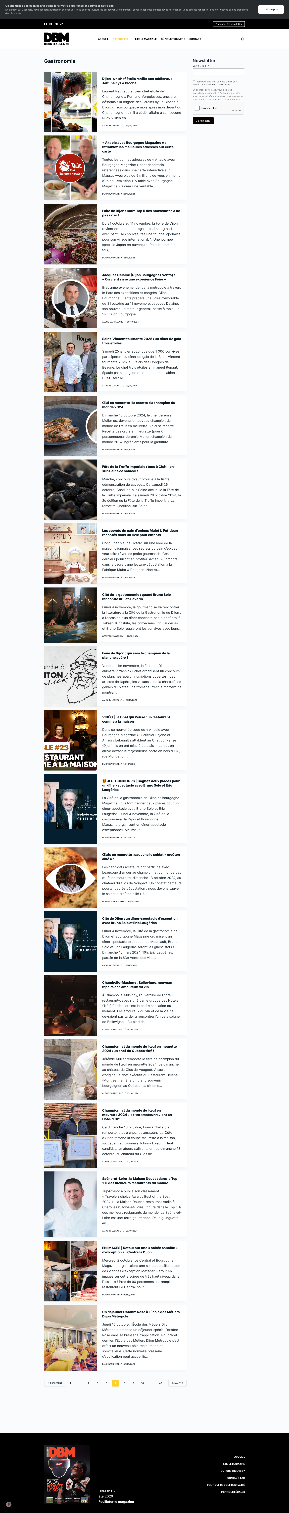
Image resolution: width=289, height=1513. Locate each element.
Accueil (103, 39)
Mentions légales (233, 1491)
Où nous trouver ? (173, 39)
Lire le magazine (146, 39)
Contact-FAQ (236, 1477)
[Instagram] (51, 24)
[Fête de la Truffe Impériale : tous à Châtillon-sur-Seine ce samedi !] (70, 490)
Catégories (120, 39)
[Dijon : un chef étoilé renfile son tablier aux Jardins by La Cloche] (70, 102)
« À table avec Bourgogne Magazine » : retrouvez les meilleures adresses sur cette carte (138, 147)
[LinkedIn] (56, 24)
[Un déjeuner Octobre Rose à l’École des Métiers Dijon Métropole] (70, 1338)
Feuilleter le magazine (116, 1502)
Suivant (176, 1383)
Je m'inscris (203, 120)
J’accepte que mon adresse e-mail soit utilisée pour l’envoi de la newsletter (215, 83)
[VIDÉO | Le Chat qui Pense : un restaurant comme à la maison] (70, 740)
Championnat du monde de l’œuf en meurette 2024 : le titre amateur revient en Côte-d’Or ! (137, 1114)
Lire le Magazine (234, 1463)
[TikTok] (61, 24)
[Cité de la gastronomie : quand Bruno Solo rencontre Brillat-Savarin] (70, 615)
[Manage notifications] (8, 1504)
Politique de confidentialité (226, 1484)
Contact (195, 39)
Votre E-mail (201, 65)
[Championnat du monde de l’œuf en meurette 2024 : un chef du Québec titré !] (70, 1069)
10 (142, 1383)
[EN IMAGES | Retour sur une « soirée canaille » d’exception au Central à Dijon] (70, 1271)
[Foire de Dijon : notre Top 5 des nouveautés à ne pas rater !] (70, 234)
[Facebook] (45, 24)
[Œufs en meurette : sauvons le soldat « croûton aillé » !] (70, 877)
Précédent (56, 1383)
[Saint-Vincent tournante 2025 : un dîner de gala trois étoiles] (70, 362)
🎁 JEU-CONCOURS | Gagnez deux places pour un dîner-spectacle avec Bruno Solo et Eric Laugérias (141, 785)
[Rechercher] (242, 39)
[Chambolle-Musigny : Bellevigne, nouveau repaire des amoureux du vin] (70, 1005)
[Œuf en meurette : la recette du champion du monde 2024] (70, 426)
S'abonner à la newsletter (229, 24)
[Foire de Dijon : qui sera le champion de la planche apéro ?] (70, 676)
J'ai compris (271, 9)
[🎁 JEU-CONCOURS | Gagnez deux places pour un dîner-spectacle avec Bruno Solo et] (70, 809)
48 (160, 1383)
